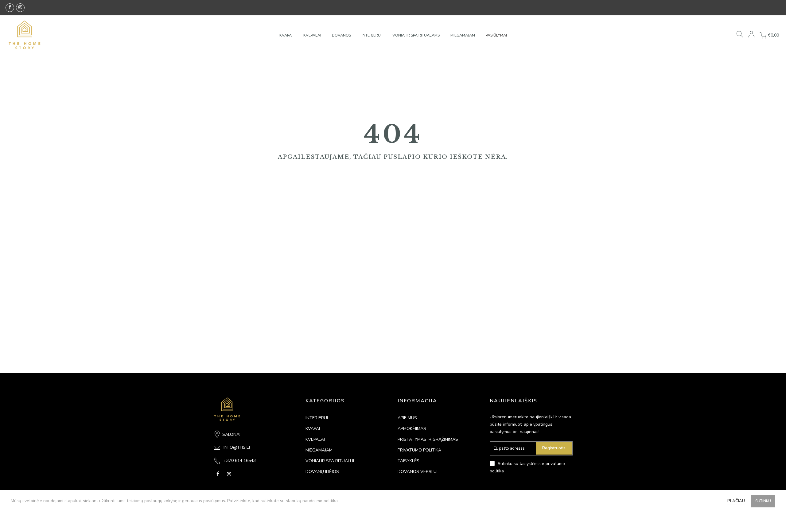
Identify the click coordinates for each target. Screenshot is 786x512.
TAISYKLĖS (408, 461)
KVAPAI (286, 35)
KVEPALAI (312, 35)
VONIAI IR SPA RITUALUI (329, 461)
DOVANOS (341, 35)
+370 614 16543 (240, 460)
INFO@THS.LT (237, 447)
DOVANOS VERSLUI (418, 472)
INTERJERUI (372, 35)
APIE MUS (407, 418)
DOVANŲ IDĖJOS (322, 472)
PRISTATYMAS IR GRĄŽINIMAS (428, 439)
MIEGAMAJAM (462, 35)
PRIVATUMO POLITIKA (419, 450)
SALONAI (231, 434)
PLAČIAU (736, 501)
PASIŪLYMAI (496, 35)
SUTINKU (763, 500)
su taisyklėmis (527, 464)
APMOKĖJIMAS (412, 429)
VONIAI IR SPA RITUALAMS (416, 35)
